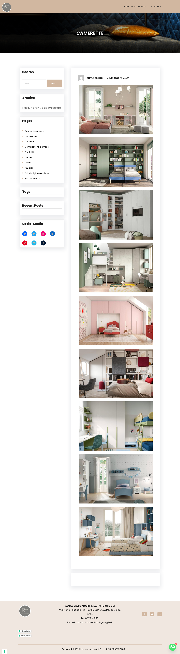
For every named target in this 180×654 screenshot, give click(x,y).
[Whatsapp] (172, 647)
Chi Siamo (30, 141)
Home (28, 162)
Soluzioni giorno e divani (37, 173)
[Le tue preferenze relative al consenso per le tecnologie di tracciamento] (4, 651)
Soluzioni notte (32, 178)
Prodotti (29, 168)
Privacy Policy (25, 631)
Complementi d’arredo (37, 146)
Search (54, 83)
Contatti (29, 152)
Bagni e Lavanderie (34, 131)
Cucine (28, 157)
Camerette (31, 136)
